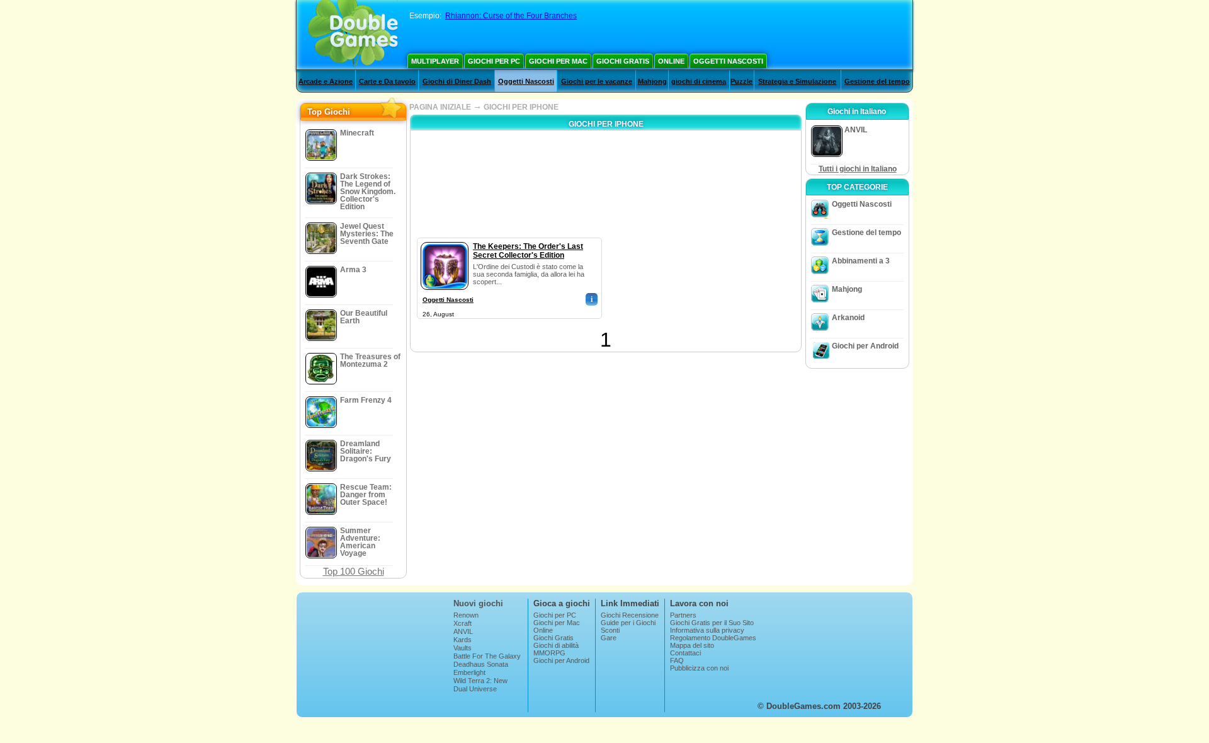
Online (671, 61)
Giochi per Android (865, 346)
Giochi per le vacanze (596, 81)
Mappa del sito (692, 645)
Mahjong (652, 81)
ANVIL (463, 631)
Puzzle (741, 81)
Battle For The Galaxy (487, 656)
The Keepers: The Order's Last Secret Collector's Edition (528, 251)
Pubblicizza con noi (699, 668)
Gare (608, 638)
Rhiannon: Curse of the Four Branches (511, 15)
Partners (683, 615)
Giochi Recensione (630, 615)
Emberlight (469, 672)
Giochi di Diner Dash (457, 81)
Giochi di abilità (556, 645)
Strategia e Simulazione (797, 81)
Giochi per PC (494, 61)
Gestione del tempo (877, 81)
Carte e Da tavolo (387, 81)
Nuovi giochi (478, 603)
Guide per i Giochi (628, 622)
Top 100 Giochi (353, 571)
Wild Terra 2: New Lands (480, 684)
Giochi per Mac (558, 61)
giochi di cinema (698, 81)
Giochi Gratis (622, 61)
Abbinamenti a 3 (861, 260)
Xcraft (462, 623)
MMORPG (549, 653)
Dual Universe (475, 689)
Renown (466, 615)
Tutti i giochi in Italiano (858, 168)
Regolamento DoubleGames (713, 638)
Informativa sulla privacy (707, 630)
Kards (462, 639)
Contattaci (685, 653)
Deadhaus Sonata (480, 664)
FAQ (677, 660)
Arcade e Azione (325, 81)
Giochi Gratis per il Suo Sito (712, 622)
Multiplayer (435, 61)
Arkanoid (848, 317)
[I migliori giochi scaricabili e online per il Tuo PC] (353, 34)
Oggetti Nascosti (728, 61)
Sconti (610, 630)
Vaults (462, 648)
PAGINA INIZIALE (440, 107)
